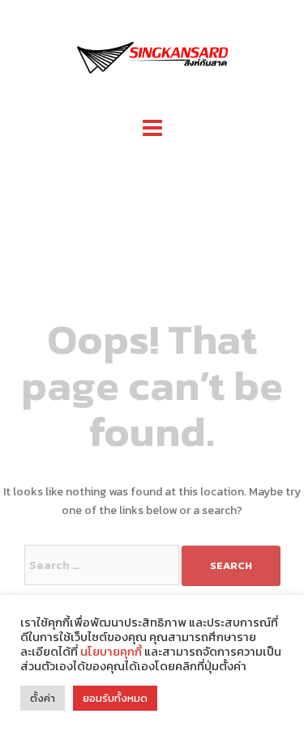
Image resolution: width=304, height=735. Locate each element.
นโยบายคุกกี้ (111, 652)
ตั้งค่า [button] (42, 698)
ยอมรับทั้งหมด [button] (115, 698)
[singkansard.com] (152, 55)
